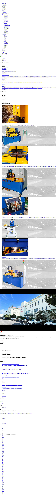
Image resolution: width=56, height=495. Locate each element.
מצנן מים (5, 41)
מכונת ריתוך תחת (3, 7)
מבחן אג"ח (5, 38)
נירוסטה (5, 47)
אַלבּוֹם (3, 52)
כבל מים (5, 33)
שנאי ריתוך (5, 35)
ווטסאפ (2, 428)
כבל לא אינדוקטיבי (6, 31)
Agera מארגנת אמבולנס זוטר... (18, 385)
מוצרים (2, 14)
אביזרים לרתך (4, 34)
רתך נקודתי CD (4, 4)
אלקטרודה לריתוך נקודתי (6, 28)
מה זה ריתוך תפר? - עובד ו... (11, 388)
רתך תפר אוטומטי (6, 413)
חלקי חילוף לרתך (4, 26)
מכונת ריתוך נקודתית (4, 3)
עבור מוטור (4, 11)
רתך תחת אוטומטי (6, 21)
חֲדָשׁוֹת (2, 49)
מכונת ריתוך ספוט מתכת (23, 413)
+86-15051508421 (3, 418)
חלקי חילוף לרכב (5, 45)
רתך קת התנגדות (6, 20)
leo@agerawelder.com (4, 423)
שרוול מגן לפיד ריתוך (6, 27)
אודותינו (2, 51)
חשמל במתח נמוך (6, 43)
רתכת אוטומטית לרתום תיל (5, 13)
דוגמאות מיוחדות (5, 42)
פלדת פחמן (5, 46)
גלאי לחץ (5, 40)
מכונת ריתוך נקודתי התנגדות (29, 413)
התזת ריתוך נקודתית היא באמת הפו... (18, 388)
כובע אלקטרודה (5, 32)
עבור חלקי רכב (5, 23)
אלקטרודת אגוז (5, 29)
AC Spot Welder (6, 15)
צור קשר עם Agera (5, 53)
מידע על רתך (4, 50)
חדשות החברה (4, 383)
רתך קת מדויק (4, 9)
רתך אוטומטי (3, 10)
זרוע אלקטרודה (5, 30)
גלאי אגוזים (5, 39)
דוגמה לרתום (5, 44)
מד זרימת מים (5, 36)
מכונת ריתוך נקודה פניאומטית (12, 413)
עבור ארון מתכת (4, 12)
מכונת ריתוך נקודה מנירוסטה (18, 413)
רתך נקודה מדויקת (6, 16)
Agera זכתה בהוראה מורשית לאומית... (11, 385)
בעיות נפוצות (3, 390)
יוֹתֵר (17, 385)
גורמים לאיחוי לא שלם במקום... (6, 388)
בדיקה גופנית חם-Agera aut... (4, 385)
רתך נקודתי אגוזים (4, 5)
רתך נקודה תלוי (4, 6)
